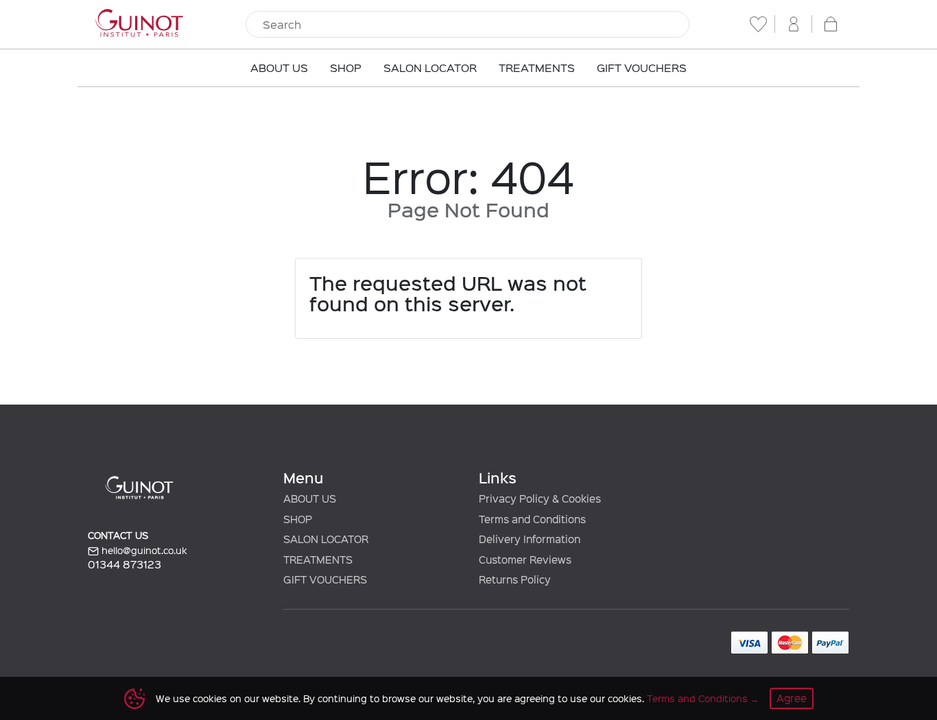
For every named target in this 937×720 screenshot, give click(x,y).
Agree (791, 698)
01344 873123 (124, 564)
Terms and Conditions (697, 698)
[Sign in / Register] (793, 24)
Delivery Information (529, 539)
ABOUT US (309, 498)
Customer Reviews (525, 559)
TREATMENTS (318, 559)
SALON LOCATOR (325, 539)
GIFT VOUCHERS (325, 579)
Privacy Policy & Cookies (540, 498)
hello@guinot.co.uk (143, 550)
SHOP (297, 519)
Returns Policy (515, 579)
